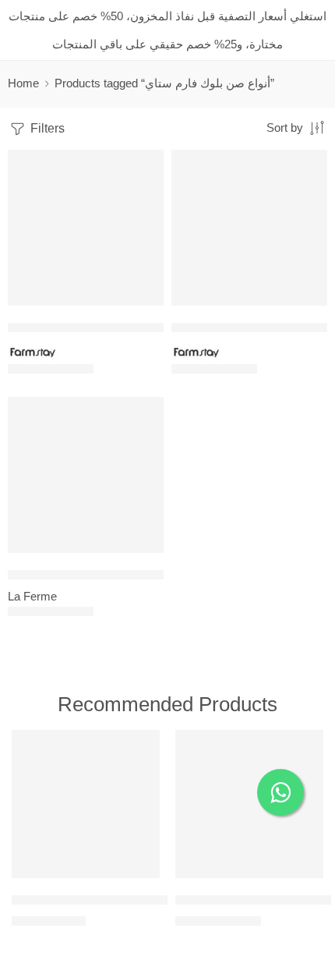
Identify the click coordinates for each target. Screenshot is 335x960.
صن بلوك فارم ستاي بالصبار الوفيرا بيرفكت (114, 327)
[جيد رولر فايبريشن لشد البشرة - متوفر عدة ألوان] (249, 804)
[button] (142, 304)
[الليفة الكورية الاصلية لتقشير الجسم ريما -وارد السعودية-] (86, 804)
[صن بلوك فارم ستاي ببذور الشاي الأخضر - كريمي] (249, 228)
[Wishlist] (148, 165)
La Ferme (32, 596)
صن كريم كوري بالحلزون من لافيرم (93, 574)
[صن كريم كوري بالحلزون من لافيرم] (86, 475)
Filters (46, 128)
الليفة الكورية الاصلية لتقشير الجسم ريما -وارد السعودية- (149, 899)
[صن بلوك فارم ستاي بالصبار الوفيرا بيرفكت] (86, 228)
